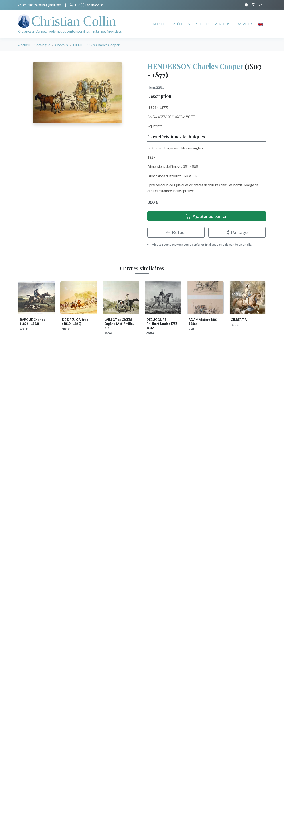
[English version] (260, 24)
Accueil (159, 24)
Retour (179, 232)
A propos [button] (222, 24)
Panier (247, 24)
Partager (240, 232)
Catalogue (42, 45)
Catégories (180, 24)
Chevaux (61, 45)
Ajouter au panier (210, 216)
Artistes (202, 24)
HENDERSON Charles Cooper (195, 66)
